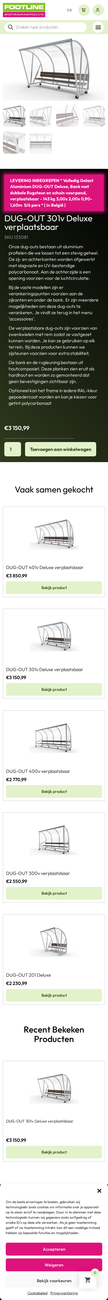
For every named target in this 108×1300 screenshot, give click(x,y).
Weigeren (54, 1265)
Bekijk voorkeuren (54, 1280)
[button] (99, 1191)
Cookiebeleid (38, 1293)
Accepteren (54, 1249)
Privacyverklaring (64, 1293)
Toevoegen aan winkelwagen (60, 449)
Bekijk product (54, 587)
